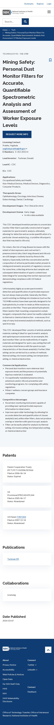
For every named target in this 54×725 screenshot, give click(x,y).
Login (49, 4)
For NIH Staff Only (11, 684)
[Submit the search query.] (25, 21)
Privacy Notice (9, 665)
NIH (5, 693)
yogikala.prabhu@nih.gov (14, 148)
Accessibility (8, 669)
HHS (5, 688)
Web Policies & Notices (13, 674)
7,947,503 (21, 517)
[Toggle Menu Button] (49, 12)
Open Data (7, 679)
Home (5, 30)
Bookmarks (29, 4)
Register (40, 4)
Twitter (31, 665)
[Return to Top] (48, 650)
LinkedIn (31, 669)
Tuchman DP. (13, 559)
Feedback (32, 691)
